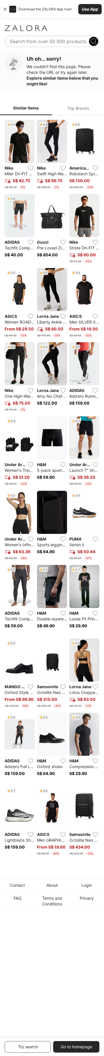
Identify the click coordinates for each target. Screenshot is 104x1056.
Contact (17, 885)
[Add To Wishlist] (31, 168)
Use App (90, 9)
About (52, 885)
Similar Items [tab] (26, 107)
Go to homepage (76, 1046)
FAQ (17, 898)
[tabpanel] (52, 489)
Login (86, 885)
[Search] (93, 41)
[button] (52, 9)
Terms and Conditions (52, 901)
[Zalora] (52, 28)
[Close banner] (5, 9)
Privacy (87, 898)
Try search (28, 1046)
